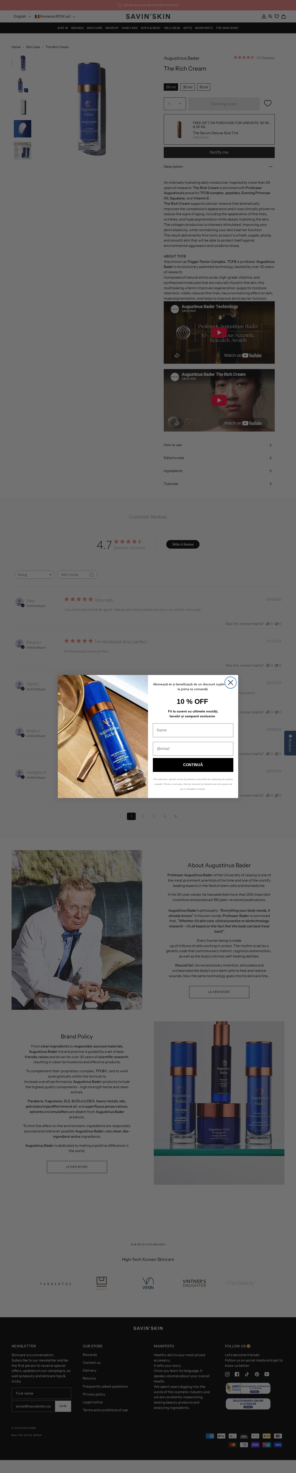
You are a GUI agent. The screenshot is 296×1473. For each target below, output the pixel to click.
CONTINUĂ (193, 765)
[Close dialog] (230, 682)
